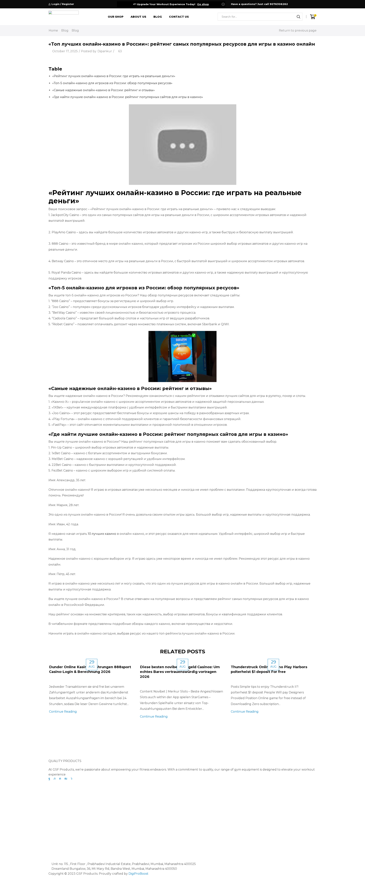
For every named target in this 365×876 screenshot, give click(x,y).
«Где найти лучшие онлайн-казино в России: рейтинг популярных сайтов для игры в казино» (127, 97)
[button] (56, 749)
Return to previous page (298, 30)
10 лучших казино (102, 534)
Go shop (203, 4)
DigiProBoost (138, 873)
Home (53, 30)
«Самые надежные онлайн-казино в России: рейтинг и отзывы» (103, 90)
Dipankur (105, 51)
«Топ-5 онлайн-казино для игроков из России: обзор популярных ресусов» (112, 83)
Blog (157, 16)
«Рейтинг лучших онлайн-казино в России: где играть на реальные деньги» (113, 76)
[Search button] (298, 17)
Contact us (179, 16)
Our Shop (115, 16)
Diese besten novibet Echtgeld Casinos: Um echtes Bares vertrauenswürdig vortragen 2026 (180, 672)
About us (138, 16)
